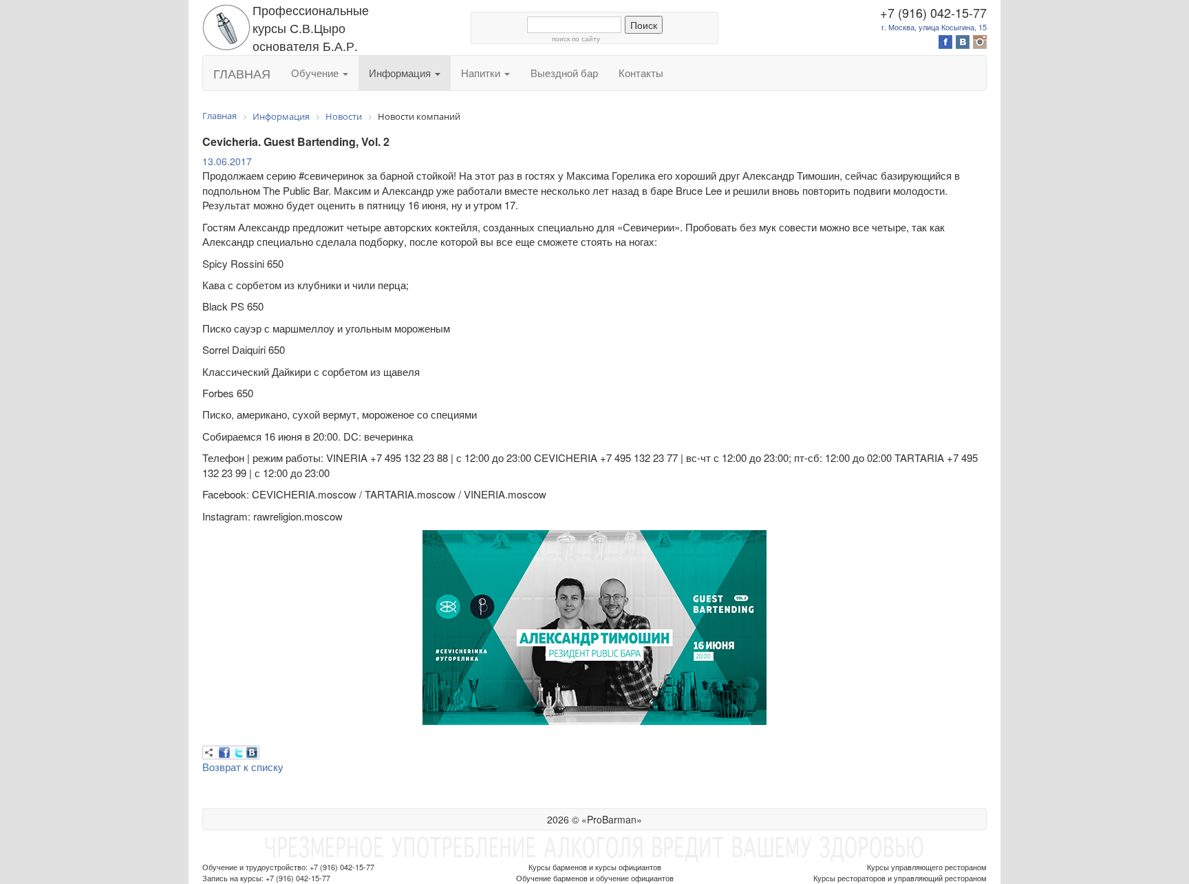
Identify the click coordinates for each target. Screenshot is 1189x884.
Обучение (316, 72)
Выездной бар (564, 72)
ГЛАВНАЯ (241, 73)
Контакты (641, 72)
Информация (401, 72)
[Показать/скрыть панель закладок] (209, 752)
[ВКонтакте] (251, 752)
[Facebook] (224, 752)
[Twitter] (238, 752)
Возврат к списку (242, 766)
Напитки (482, 72)
